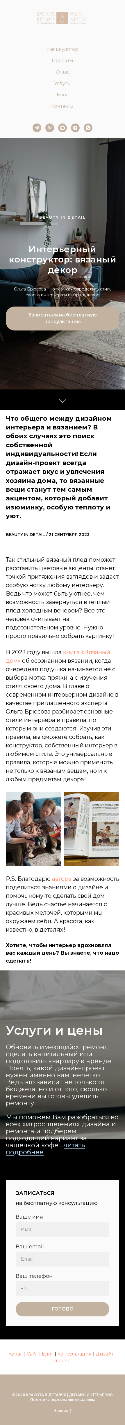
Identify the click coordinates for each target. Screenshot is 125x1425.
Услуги (62, 83)
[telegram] (37, 127)
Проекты (62, 60)
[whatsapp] (88, 127)
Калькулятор (62, 49)
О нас (62, 72)
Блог (62, 95)
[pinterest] (49, 127)
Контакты (62, 106)
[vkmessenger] (62, 127)
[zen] (75, 127)
